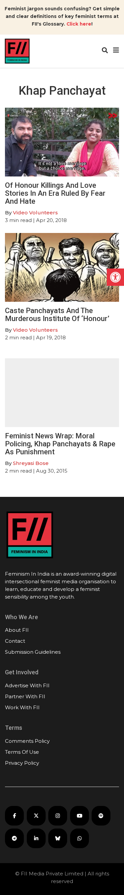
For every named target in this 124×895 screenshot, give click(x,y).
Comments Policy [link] (27, 741)
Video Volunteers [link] (35, 212)
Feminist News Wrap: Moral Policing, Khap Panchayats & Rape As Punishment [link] (60, 444)
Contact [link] (15, 641)
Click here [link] (78, 24)
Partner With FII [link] (25, 696)
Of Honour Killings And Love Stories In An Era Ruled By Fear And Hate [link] (55, 193)
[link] (115, 277)
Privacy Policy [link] (22, 763)
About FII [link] (17, 630)
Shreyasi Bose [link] (31, 463)
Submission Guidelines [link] (33, 652)
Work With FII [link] (22, 707)
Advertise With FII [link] (27, 685)
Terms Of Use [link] (22, 752)
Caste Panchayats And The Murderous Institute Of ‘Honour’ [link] (57, 314)
